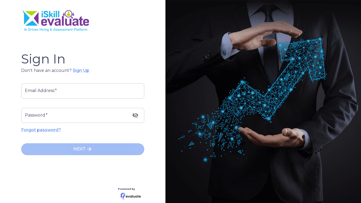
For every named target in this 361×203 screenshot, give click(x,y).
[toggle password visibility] (135, 115)
